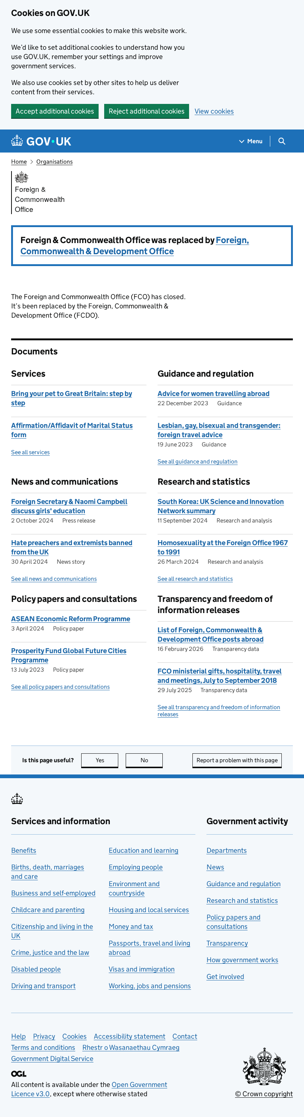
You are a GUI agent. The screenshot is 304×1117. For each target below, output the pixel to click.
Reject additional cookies (147, 111)
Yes (107, 760)
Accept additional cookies (55, 111)
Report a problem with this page (237, 760)
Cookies (74, 1036)
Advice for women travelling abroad (214, 393)
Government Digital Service (52, 1058)
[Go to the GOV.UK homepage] (41, 141)
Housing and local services (149, 909)
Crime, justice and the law (50, 952)
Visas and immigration (142, 969)
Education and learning (143, 850)
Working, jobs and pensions (150, 986)
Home (19, 161)
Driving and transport (43, 986)
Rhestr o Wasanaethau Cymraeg (130, 1047)
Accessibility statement (129, 1036)
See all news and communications (54, 578)
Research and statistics (242, 900)
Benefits (23, 850)
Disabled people (36, 969)
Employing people (136, 867)
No (152, 760)
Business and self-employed (53, 893)
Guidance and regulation (243, 883)
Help (18, 1036)
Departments (226, 850)
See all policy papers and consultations (60, 686)
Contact (184, 1036)
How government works (242, 960)
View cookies (214, 111)
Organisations (54, 161)
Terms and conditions (43, 1047)
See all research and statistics (195, 578)
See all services (30, 452)
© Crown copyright (264, 1094)
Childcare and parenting (48, 909)
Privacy (44, 1036)
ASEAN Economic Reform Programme (70, 619)
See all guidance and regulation (198, 461)
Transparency (227, 943)
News (215, 867)
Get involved (225, 976)
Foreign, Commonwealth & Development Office (134, 245)
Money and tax (131, 926)
